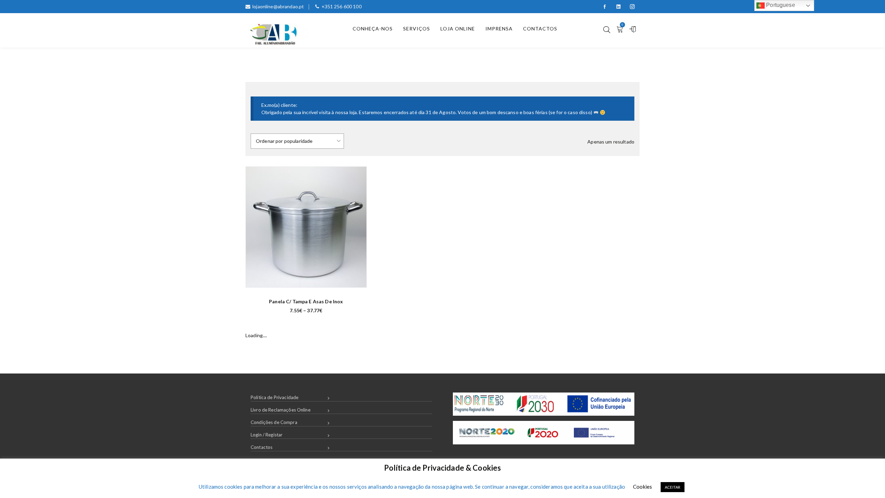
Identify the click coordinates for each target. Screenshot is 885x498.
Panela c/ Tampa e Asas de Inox (306, 301)
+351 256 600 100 (341, 6)
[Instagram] (632, 6)
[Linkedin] (618, 6)
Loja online (457, 28)
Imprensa (499, 28)
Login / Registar (266, 434)
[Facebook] (604, 6)
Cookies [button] (642, 486)
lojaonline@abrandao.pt (278, 6)
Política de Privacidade (274, 397)
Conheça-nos (373, 28)
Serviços (416, 28)
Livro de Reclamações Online (280, 410)
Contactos (540, 28)
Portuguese (780, 5)
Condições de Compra (274, 422)
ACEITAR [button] (672, 487)
